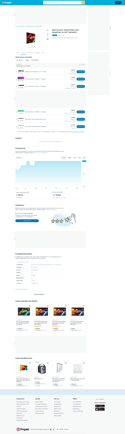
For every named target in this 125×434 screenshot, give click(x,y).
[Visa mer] (16, 71)
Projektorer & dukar (29, 26)
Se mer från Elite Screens (21, 289)
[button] (47, 30)
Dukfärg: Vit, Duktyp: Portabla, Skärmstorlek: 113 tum (65, 37)
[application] (50, 174)
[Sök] (83, 2)
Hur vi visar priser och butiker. (77, 131)
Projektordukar (38, 26)
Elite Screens (34, 267)
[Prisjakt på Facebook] (51, 429)
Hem (16, 26)
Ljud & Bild (21, 26)
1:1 (31, 278)
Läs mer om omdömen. (51, 209)
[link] (23, 317)
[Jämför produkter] (47, 39)
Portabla (33, 275)
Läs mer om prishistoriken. (41, 152)
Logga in (118, 2)
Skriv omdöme (61, 35)
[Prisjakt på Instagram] (54, 429)
